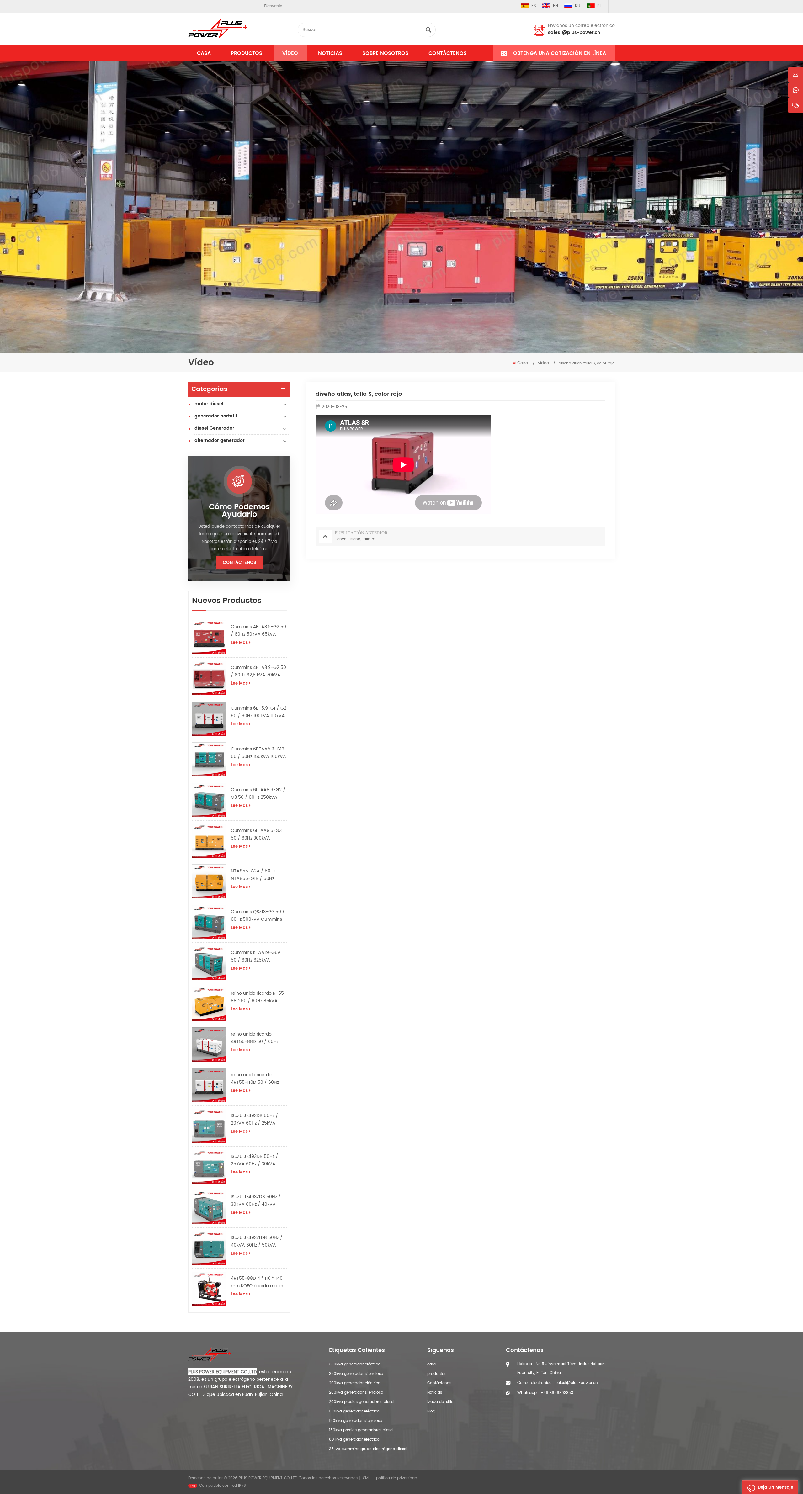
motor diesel (208, 403)
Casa (204, 53)
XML (366, 1478)
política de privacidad (396, 1478)
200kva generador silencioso (356, 1393)
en (555, 6)
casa (431, 1364)
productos (436, 1374)
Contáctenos (447, 53)
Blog (431, 1411)
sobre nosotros (385, 53)
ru (577, 6)
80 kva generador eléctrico (354, 1440)
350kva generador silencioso (356, 1374)
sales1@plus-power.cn (574, 32)
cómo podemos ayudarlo (239, 510)
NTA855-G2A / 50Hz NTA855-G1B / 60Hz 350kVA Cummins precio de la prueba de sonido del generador (258, 874)
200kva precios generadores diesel (361, 1402)
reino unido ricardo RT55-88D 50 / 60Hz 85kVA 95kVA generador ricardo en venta (258, 997)
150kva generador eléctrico (354, 1411)
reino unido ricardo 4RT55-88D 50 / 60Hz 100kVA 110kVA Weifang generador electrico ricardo (256, 1038)
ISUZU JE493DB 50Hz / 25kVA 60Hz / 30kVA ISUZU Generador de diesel (254, 1160)
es (533, 6)
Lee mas (239, 642)
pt (599, 6)
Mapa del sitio (440, 1402)
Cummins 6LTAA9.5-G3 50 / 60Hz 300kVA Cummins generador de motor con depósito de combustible (257, 834)
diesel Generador (214, 428)
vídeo (290, 53)
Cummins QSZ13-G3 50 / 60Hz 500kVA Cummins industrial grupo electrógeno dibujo (258, 915)
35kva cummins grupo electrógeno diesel (368, 1449)
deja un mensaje (775, 1487)
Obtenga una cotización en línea (559, 53)
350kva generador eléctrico (354, 1364)
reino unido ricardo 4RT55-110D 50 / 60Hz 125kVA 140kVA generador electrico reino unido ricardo (258, 1078)
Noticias (330, 53)
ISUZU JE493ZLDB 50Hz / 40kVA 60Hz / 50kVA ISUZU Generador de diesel (257, 1241)
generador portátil (215, 416)
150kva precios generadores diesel (361, 1430)
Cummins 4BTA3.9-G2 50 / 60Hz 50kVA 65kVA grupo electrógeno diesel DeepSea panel (258, 630)
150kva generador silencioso (355, 1421)
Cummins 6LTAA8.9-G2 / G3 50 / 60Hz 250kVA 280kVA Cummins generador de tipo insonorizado (258, 793)
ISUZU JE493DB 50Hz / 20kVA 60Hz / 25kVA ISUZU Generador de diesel (254, 1119)
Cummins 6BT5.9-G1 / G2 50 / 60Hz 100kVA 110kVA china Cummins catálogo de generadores (258, 712)
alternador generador (219, 440)
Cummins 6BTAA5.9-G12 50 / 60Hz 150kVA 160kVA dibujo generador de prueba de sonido (258, 752)
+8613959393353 (556, 1393)
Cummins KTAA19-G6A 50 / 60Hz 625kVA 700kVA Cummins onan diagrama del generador (257, 956)
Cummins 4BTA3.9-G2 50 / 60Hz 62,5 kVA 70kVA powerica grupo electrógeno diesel (258, 671)
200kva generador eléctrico (354, 1383)
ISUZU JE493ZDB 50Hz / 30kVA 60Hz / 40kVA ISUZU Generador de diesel (256, 1200)
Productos (246, 53)
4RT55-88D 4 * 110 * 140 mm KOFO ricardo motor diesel (257, 1282)
